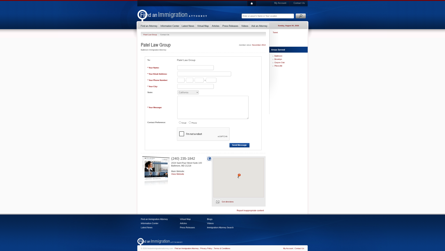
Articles (183, 223)
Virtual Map (185, 219)
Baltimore (278, 56)
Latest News (146, 227)
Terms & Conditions (222, 248)
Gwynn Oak (279, 62)
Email (184, 123)
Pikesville (278, 66)
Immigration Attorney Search (220, 227)
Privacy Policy (206, 248)
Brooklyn (278, 59)
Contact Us (299, 3)
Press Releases (187, 227)
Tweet (275, 32)
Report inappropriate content (250, 210)
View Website (177, 174)
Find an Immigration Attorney (154, 219)
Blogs (209, 219)
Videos (210, 223)
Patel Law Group (150, 35)
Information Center (149, 223)
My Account (280, 3)
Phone (194, 123)
